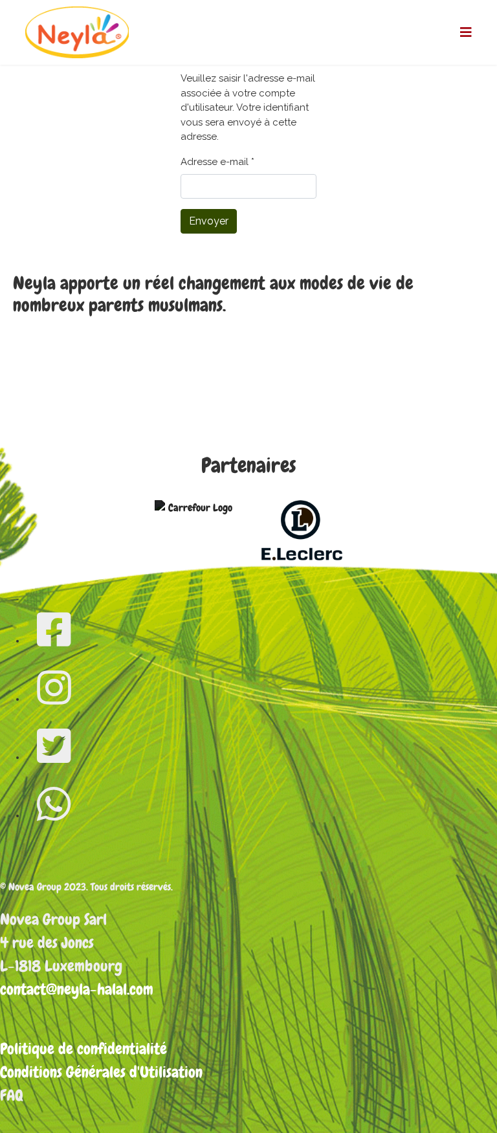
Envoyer (208, 221)
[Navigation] (466, 32)
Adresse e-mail (217, 162)
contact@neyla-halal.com (76, 989)
